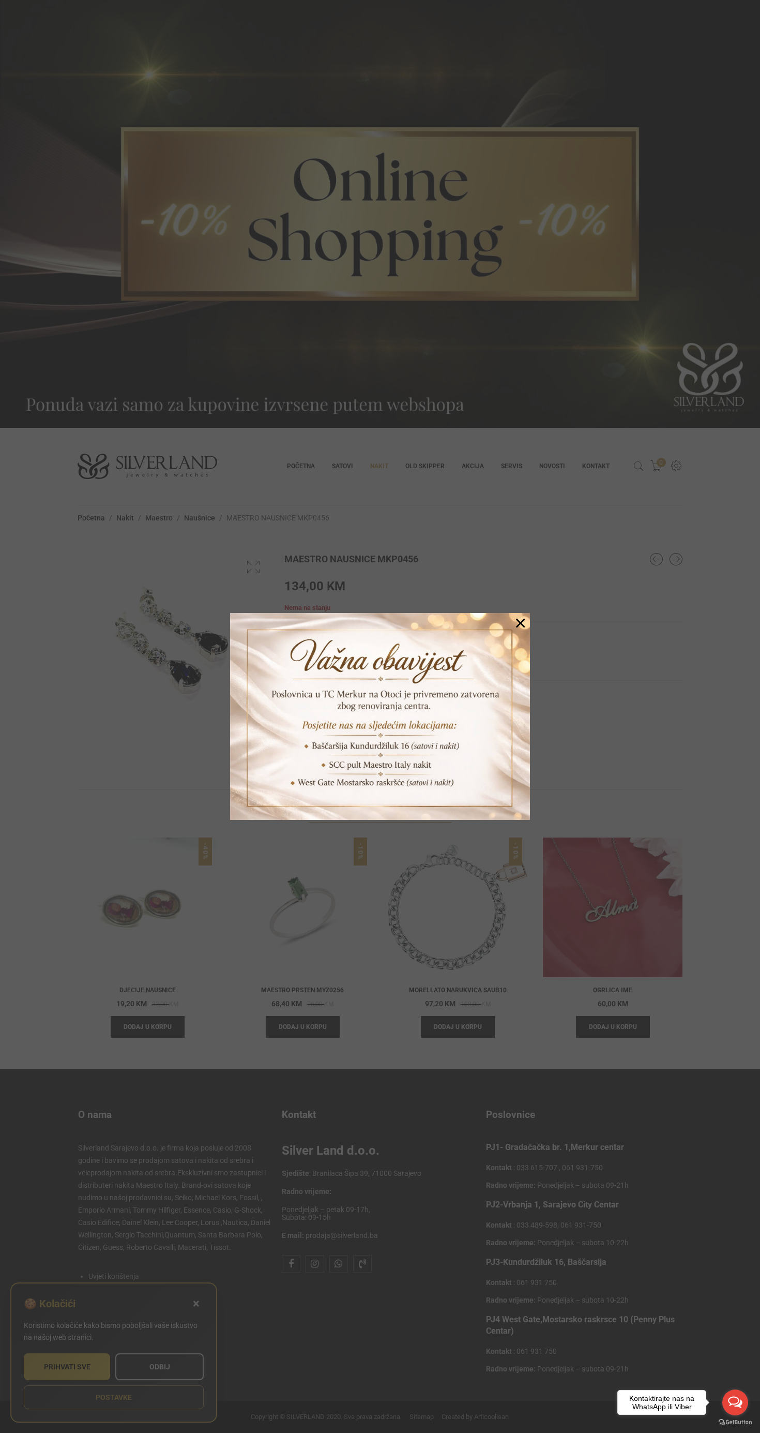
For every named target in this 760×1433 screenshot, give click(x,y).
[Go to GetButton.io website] (735, 1422)
